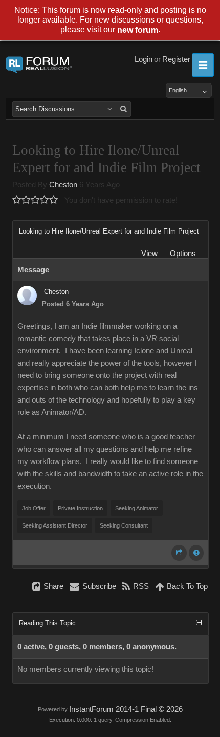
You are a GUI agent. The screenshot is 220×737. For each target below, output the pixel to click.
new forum (137, 30)
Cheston (63, 185)
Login (143, 59)
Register (176, 59)
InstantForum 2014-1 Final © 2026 (126, 709)
